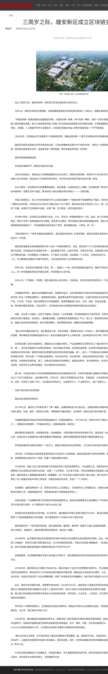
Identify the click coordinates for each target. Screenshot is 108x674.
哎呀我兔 (104, 5)
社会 (50, 5)
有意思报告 (87, 5)
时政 (44, 5)
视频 (96, 5)
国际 (61, 5)
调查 (67, 5)
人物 (73, 5)
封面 (38, 5)
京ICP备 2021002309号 (23, 670)
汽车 (79, 5)
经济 (56, 5)
